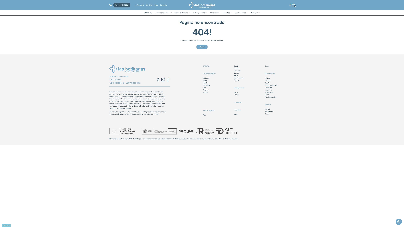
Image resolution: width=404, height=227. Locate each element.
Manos (205, 92)
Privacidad (6, 225)
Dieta (267, 95)
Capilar (236, 68)
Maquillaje (206, 85)
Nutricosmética (270, 97)
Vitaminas (268, 88)
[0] (293, 5)
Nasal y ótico (239, 78)
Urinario (268, 80)
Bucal (236, 66)
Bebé (236, 92)
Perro (236, 114)
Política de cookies (179, 139)
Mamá (236, 95)
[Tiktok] (168, 79)
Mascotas (226, 13)
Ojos (204, 88)
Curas (267, 114)
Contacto (163, 5)
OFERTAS (148, 13)
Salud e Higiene (181, 13)
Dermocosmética (162, 13)
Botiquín (254, 13)
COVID (267, 109)
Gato (267, 66)
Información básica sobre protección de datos (204, 139)
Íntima (236, 73)
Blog (156, 5)
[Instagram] (163, 79)
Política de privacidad (230, 139)
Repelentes (269, 111)
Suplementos (240, 13)
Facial (205, 80)
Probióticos (269, 92)
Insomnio (268, 90)
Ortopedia (214, 13)
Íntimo (267, 78)
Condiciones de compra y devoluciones (157, 139)
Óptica (236, 80)
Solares (205, 90)
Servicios (149, 5)
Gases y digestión (271, 85)
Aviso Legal (137, 139)
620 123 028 (115, 79)
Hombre (206, 83)
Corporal (206, 78)
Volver (202, 47)
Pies (204, 115)
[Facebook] (158, 79)
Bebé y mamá (199, 13)
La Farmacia (139, 5)
